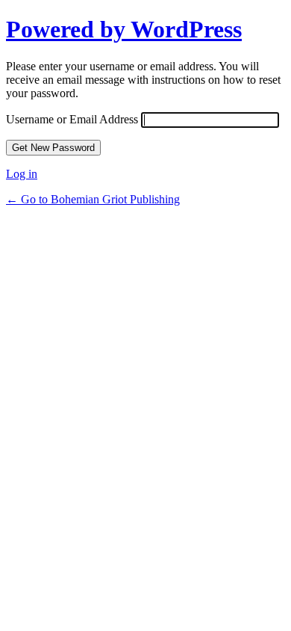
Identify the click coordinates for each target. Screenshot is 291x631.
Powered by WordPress (124, 29)
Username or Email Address (72, 119)
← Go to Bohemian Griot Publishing (93, 199)
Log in (21, 173)
